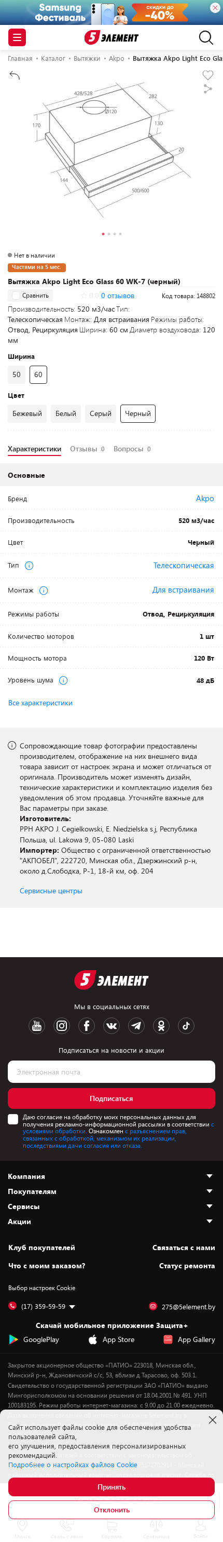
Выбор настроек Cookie (41, 1287)
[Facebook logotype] (86, 1025)
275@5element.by (188, 1306)
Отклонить (112, 1509)
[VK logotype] (111, 1025)
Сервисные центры (51, 890)
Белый (65, 413)
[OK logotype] (161, 1025)
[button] (103, 235)
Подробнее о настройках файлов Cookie (72, 1464)
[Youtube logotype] (37, 1025)
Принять (111, 1487)
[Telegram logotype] (136, 1025)
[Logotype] (112, 37)
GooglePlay (41, 1339)
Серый (101, 413)
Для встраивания (183, 589)
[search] (203, 37)
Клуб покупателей (41, 1247)
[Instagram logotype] (61, 1025)
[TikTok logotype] (186, 1025)
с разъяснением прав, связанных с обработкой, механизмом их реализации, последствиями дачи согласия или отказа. (105, 1138)
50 (16, 374)
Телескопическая (184, 565)
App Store (118, 1339)
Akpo (205, 498)
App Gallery (196, 1339)
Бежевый (27, 413)
